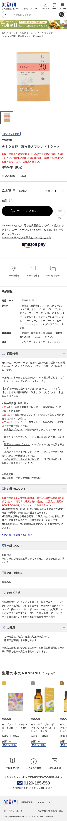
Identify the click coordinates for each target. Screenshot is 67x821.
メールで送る (32, 275)
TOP (4, 33)
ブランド (48, 33)
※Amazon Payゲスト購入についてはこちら (26, 237)
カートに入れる (27, 210)
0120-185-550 (37, 783)
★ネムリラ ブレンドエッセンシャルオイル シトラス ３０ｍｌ (43, 727)
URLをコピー (52, 275)
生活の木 (7, 140)
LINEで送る (13, 275)
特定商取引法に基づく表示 (50, 811)
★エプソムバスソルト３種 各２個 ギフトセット (14, 727)
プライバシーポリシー (14, 811)
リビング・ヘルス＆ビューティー (25, 33)
